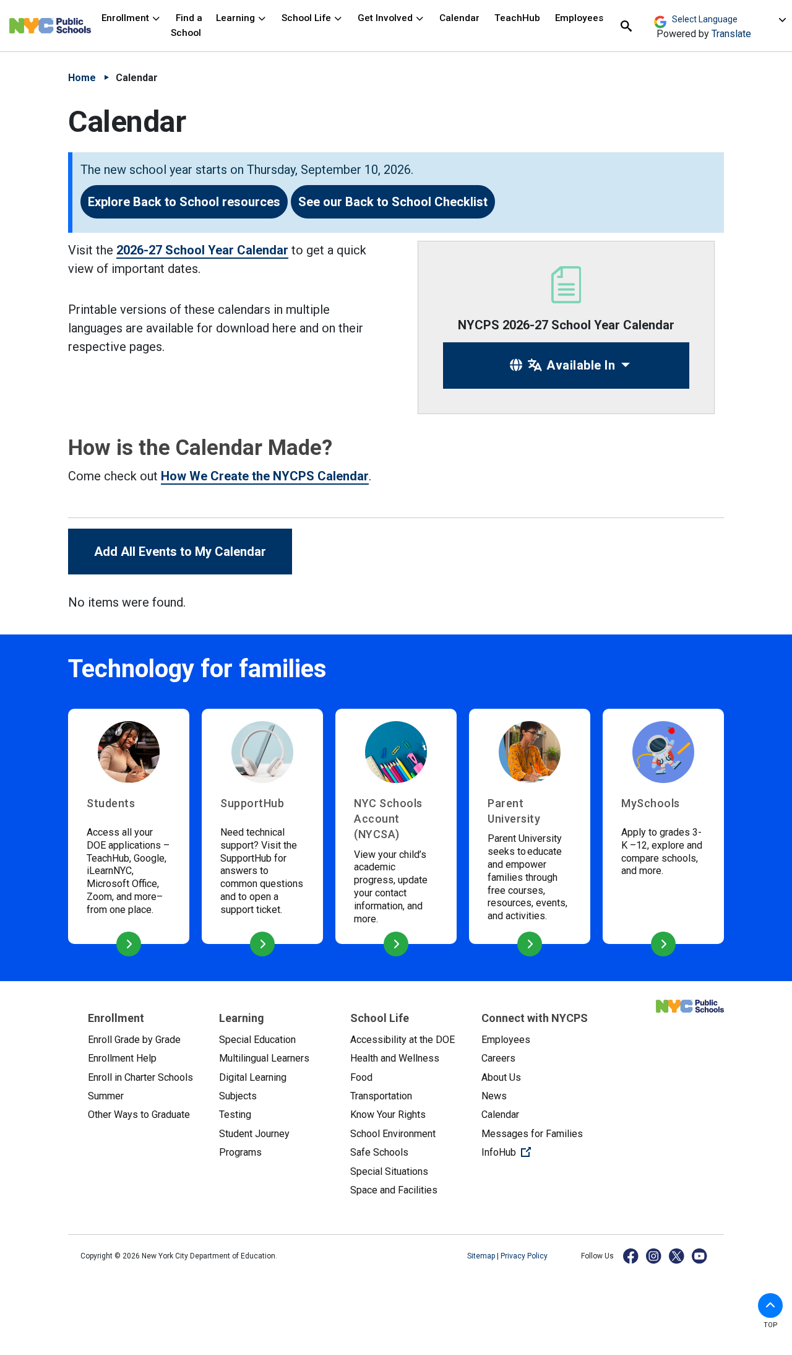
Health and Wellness (394, 1058)
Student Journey (254, 1134)
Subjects (238, 1096)
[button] (770, 1305)
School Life (308, 18)
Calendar (459, 18)
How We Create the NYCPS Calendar (265, 476)
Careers (498, 1058)
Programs (240, 1152)
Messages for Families (532, 1134)
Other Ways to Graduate (139, 1114)
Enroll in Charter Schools (140, 1077)
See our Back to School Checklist (393, 201)
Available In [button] (579, 365)
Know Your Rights (388, 1114)
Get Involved (386, 18)
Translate (731, 34)
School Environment (393, 1134)
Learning (236, 18)
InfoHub (537, 1152)
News (494, 1096)
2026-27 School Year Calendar (202, 250)
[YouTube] (700, 1255)
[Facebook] (631, 1255)
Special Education (257, 1039)
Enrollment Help (122, 1058)
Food (361, 1077)
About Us (501, 1077)
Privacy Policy (524, 1256)
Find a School (186, 25)
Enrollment (126, 18)
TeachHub (517, 18)
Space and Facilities (393, 1190)
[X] (677, 1255)
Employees (579, 18)
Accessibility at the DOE (402, 1039)
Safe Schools (379, 1152)
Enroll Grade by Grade (134, 1039)
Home (82, 78)
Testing (235, 1114)
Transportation (381, 1096)
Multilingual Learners (264, 1058)
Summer (106, 1096)
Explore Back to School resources (184, 201)
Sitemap (482, 1256)
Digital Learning (252, 1077)
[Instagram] (654, 1255)
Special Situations (389, 1171)
